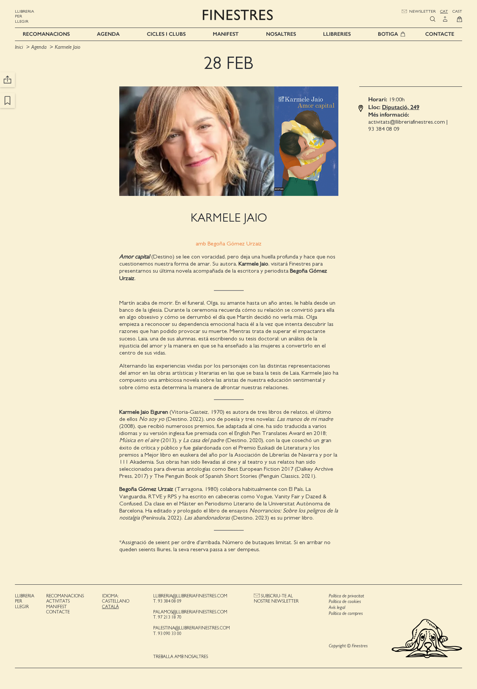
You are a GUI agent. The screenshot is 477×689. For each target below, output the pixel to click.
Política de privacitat (346, 596)
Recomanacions (46, 34)
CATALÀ (110, 606)
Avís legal (337, 607)
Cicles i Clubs (166, 34)
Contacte (439, 34)
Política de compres (346, 613)
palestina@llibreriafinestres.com (191, 628)
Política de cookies (345, 601)
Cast (457, 11)
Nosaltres (281, 34)
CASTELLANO (115, 601)
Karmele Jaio (67, 47)
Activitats (58, 601)
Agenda (108, 34)
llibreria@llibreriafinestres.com (190, 596)
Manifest (225, 34)
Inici (20, 47)
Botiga (388, 34)
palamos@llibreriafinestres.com (190, 612)
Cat (444, 11)
